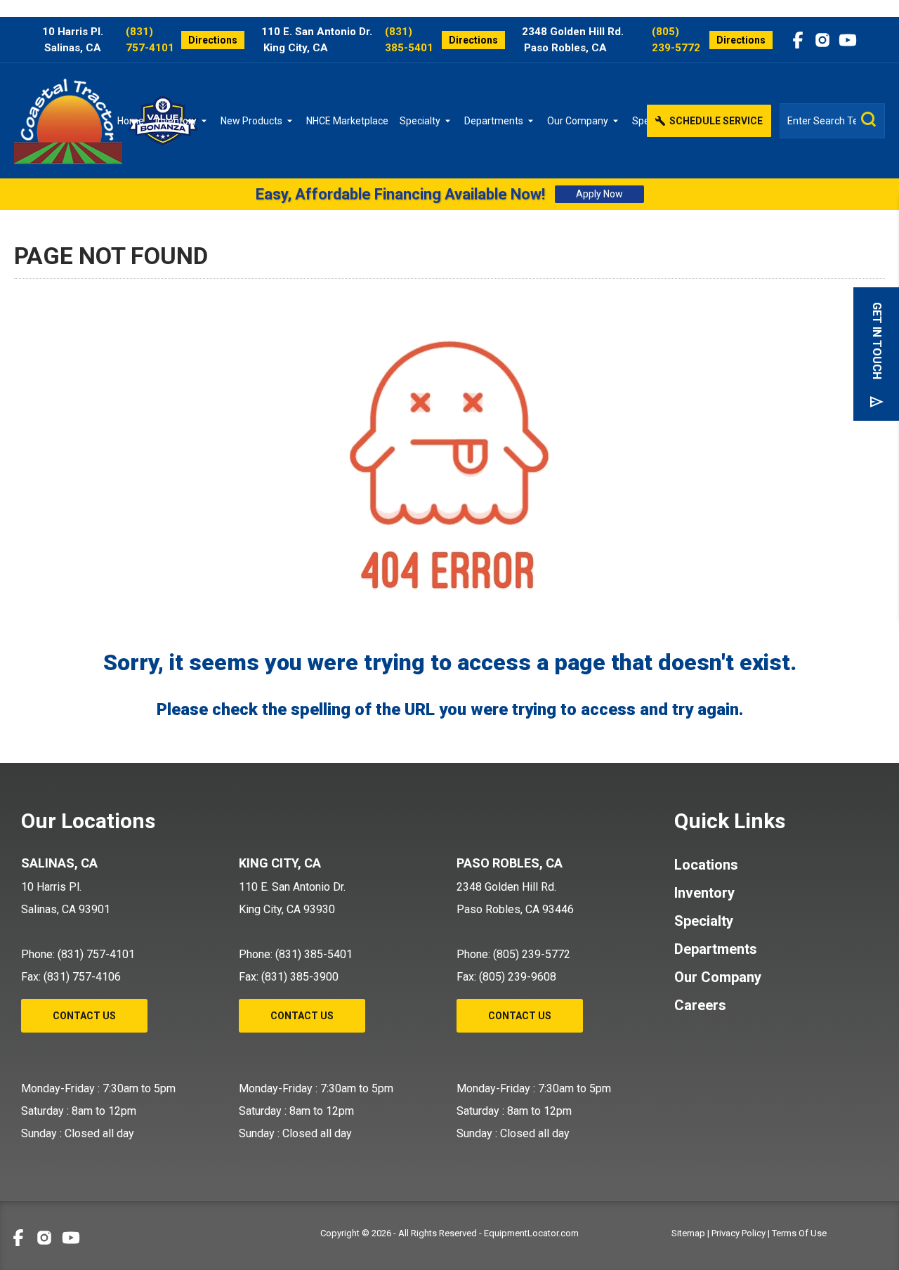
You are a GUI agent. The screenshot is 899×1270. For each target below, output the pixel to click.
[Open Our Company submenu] (618, 121)
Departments (493, 120)
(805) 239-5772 (676, 39)
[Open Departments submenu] (533, 121)
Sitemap (688, 1233)
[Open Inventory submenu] (206, 121)
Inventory (176, 120)
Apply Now (599, 193)
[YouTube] (848, 40)
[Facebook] (797, 40)
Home (130, 120)
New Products (251, 120)
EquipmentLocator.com (531, 1233)
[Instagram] (822, 40)
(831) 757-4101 (150, 39)
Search (869, 119)
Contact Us (84, 1015)
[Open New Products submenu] (292, 121)
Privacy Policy (738, 1233)
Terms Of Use (799, 1233)
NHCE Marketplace (347, 120)
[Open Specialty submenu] (450, 121)
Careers (700, 1005)
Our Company (577, 120)
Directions (212, 40)
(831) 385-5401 (409, 39)
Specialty (420, 120)
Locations (706, 864)
